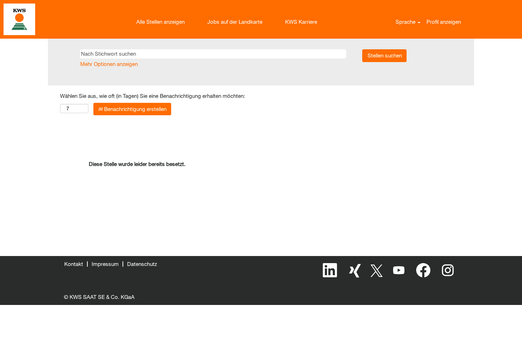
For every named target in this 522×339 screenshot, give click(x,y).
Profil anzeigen (443, 21)
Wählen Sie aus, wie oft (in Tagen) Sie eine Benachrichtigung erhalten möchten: (152, 96)
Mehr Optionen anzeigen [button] (109, 64)
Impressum (105, 264)
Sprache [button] (406, 21)
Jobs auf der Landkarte (234, 21)
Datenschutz (142, 264)
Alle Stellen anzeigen (160, 21)
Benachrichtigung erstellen (135, 109)
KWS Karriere (301, 21)
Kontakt (73, 264)
